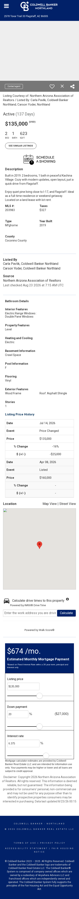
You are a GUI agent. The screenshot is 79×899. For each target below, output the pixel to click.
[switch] (52, 86)
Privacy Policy (52, 843)
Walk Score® (46, 630)
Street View (67, 504)
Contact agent (13, 86)
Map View (50, 504)
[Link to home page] (39, 6)
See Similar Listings (21, 145)
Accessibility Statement (26, 848)
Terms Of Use (25, 843)
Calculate (66, 613)
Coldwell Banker (28, 824)
